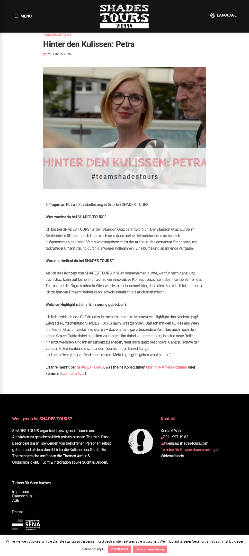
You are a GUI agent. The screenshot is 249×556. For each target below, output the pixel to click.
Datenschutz (22, 496)
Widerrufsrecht (172, 456)
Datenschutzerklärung (150, 549)
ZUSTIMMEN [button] (119, 549)
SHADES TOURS (90, 367)
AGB (15, 500)
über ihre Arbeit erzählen (166, 367)
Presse (17, 512)
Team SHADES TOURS (57, 34)
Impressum (21, 491)
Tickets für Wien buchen (31, 483)
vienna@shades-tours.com (186, 443)
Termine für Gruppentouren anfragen (190, 449)
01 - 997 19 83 (176, 437)
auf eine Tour (74, 373)
